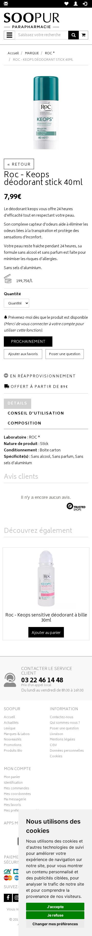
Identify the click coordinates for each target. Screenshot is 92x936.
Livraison (56, 734)
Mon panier (12, 777)
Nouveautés (12, 740)
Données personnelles (67, 751)
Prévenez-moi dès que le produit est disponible (47, 318)
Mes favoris (12, 805)
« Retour (19, 165)
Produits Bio (13, 751)
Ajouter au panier (46, 633)
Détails (17, 403)
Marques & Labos (17, 734)
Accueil (13, 53)
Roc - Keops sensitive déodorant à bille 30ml (46, 618)
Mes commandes (16, 789)
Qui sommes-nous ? (65, 723)
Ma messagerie (15, 800)
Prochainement (28, 342)
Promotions (12, 745)
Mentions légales (62, 740)
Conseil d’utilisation (36, 413)
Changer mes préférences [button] (55, 924)
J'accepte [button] (55, 907)
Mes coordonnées (17, 794)
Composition (24, 423)
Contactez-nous (61, 718)
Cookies (56, 757)
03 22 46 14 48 (42, 680)
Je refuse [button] (55, 915)
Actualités (11, 723)
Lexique (9, 729)
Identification (13, 783)
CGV (53, 745)
